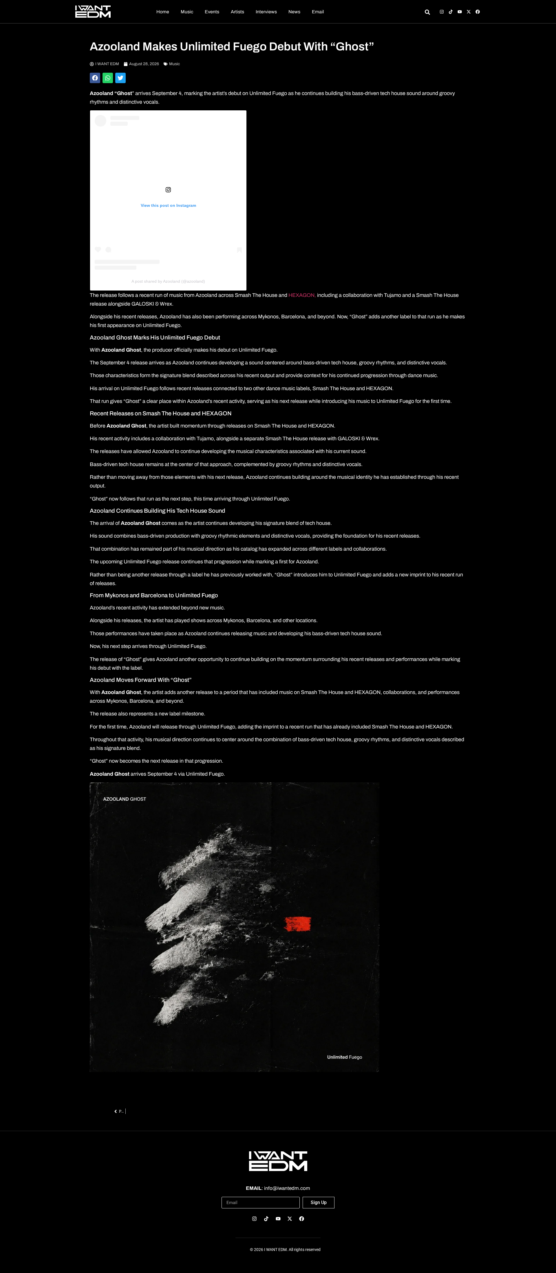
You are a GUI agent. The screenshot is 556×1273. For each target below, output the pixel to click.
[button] (95, 78)
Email (318, 11)
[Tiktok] (451, 12)
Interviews (266, 11)
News (294, 11)
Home (162, 11)
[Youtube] (460, 12)
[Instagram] (442, 12)
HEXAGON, (301, 295)
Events (212, 11)
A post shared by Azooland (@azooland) (168, 281)
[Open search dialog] (427, 13)
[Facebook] (478, 12)
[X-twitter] (469, 12)
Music (187, 11)
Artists (237, 11)
